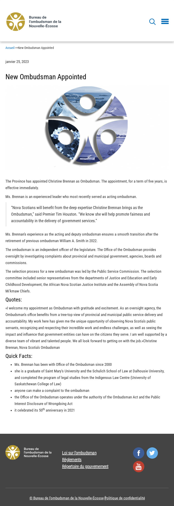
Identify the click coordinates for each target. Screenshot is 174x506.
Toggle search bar (152, 22)
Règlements (72, 459)
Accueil (9, 48)
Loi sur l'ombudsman (79, 452)
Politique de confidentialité (124, 498)
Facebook (138, 453)
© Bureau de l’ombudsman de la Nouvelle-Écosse (66, 498)
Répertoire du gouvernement (85, 466)
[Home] (34, 21)
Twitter (152, 453)
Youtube (138, 466)
